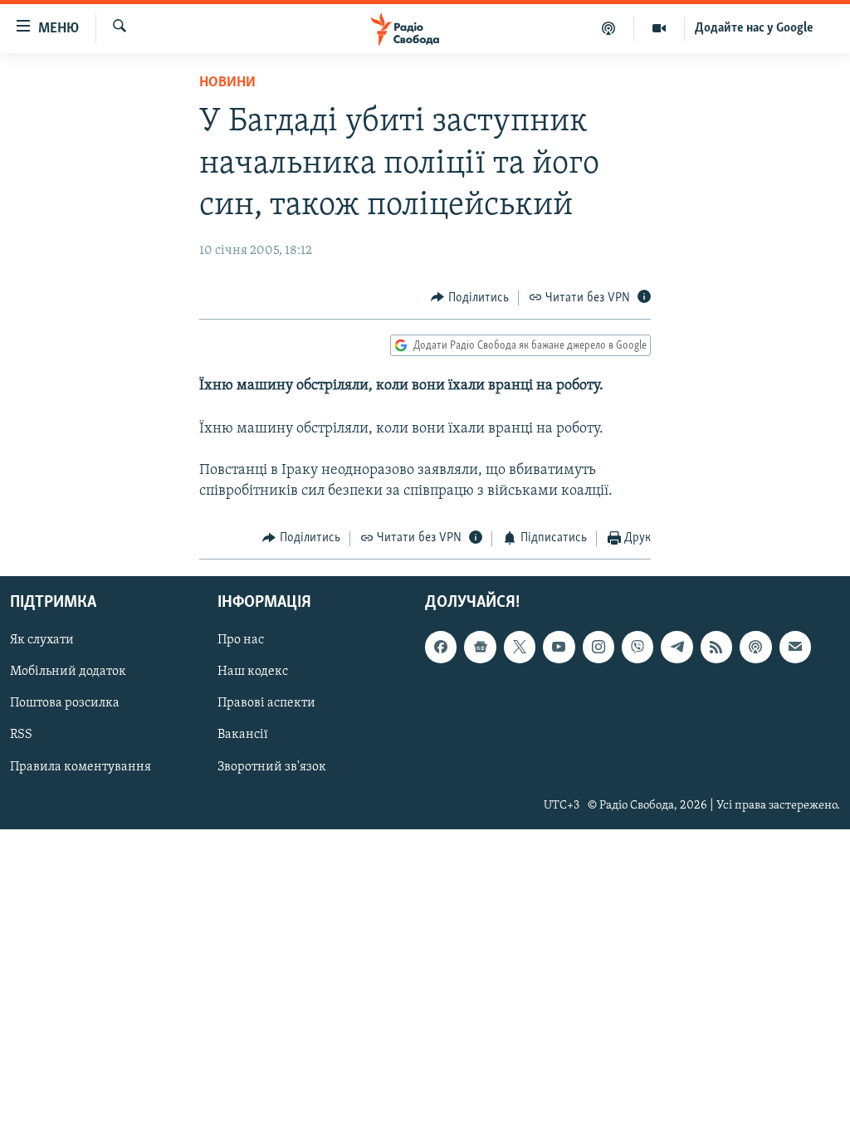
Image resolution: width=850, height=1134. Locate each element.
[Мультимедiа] (659, 28)
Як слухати (42, 640)
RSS (21, 735)
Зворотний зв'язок (271, 767)
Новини (227, 83)
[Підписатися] (795, 646)
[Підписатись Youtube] (558, 646)
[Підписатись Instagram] (598, 646)
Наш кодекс (252, 671)
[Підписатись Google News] (480, 646)
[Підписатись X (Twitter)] (519, 646)
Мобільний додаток (68, 671)
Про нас (240, 640)
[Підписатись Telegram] (676, 646)
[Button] (470, 298)
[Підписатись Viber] (637, 646)
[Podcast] (755, 646)
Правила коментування (80, 767)
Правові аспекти (266, 703)
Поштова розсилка (65, 703)
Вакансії (242, 735)
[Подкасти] (609, 28)
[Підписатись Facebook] (441, 646)
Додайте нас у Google (754, 28)
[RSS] (716, 646)
